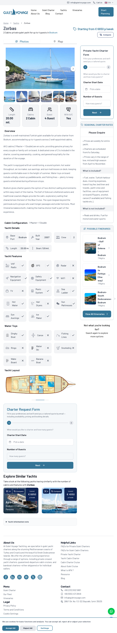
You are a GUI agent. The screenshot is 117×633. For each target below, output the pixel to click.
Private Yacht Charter (70, 553)
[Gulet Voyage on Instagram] (26, 576)
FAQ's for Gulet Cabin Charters (73, 549)
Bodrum (53, 32)
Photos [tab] (24, 41)
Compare (107, 35)
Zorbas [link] (27, 23)
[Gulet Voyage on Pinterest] (40, 576)
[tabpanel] (40, 74)
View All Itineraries (93, 314)
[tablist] (40, 41)
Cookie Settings (10, 612)
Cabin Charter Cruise (69, 561)
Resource (64, 573)
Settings (45, 628)
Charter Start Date (16, 435)
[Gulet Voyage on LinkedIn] (12, 576)
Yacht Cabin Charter (69, 557)
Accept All (10, 628)
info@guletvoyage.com (73, 596)
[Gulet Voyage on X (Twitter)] (33, 576)
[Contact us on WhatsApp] (111, 611)
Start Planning (105, 12)
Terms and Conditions (13, 608)
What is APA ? (66, 569)
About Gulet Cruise (68, 565)
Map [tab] (60, 41)
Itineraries (77, 10)
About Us (35, 13)
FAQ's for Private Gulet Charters (74, 545)
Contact (59, 13)
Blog (47, 13)
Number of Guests (16, 449)
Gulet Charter (48, 10)
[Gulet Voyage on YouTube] (19, 576)
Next (37, 465)
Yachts (63, 10)
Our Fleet (7, 593)
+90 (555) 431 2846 (71, 593)
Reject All (27, 628)
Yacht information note (18, 520)
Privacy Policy (9, 604)
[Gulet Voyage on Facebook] (5, 576)
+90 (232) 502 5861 (71, 589)
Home (34, 10)
